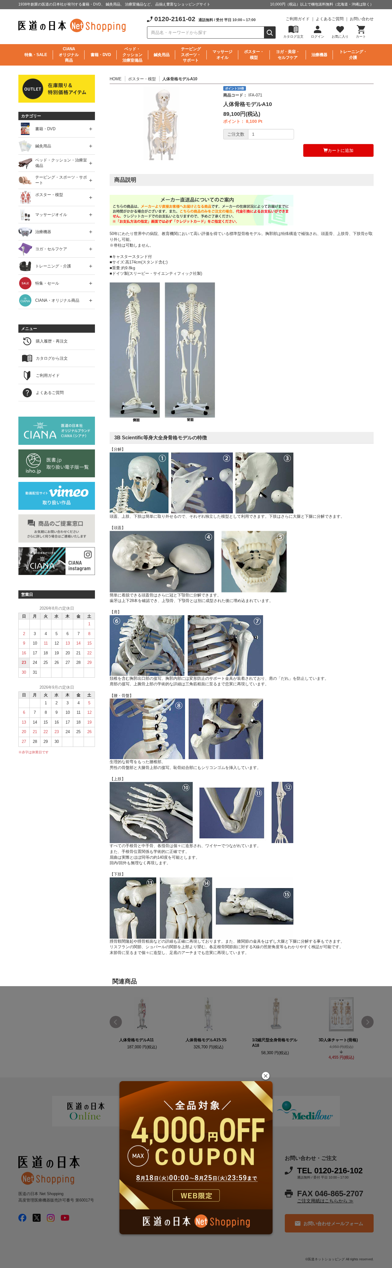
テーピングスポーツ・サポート (191, 54)
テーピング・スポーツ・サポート (61, 180)
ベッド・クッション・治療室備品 (61, 163)
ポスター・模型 (254, 54)
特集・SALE (35, 54)
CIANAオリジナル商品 (69, 54)
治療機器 (319, 54)
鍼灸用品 (162, 54)
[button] (266, 1076)
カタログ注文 (293, 36)
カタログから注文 (52, 358)
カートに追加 (340, 150)
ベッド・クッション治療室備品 (132, 54)
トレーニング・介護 (353, 54)
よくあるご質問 (330, 19)
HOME (116, 79)
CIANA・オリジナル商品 (57, 300)
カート (361, 36)
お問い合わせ (362, 19)
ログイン (317, 36)
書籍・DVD (101, 54)
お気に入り (340, 36)
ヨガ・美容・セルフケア (288, 54)
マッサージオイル (222, 54)
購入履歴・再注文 (52, 341)
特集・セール (47, 283)
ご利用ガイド (298, 19)
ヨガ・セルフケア (51, 249)
